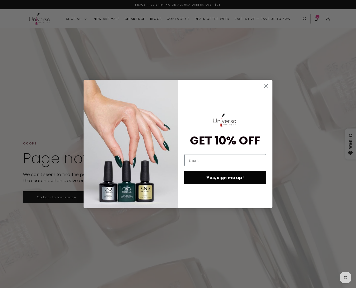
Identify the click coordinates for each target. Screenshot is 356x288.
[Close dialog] (266, 86)
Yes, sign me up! (225, 178)
